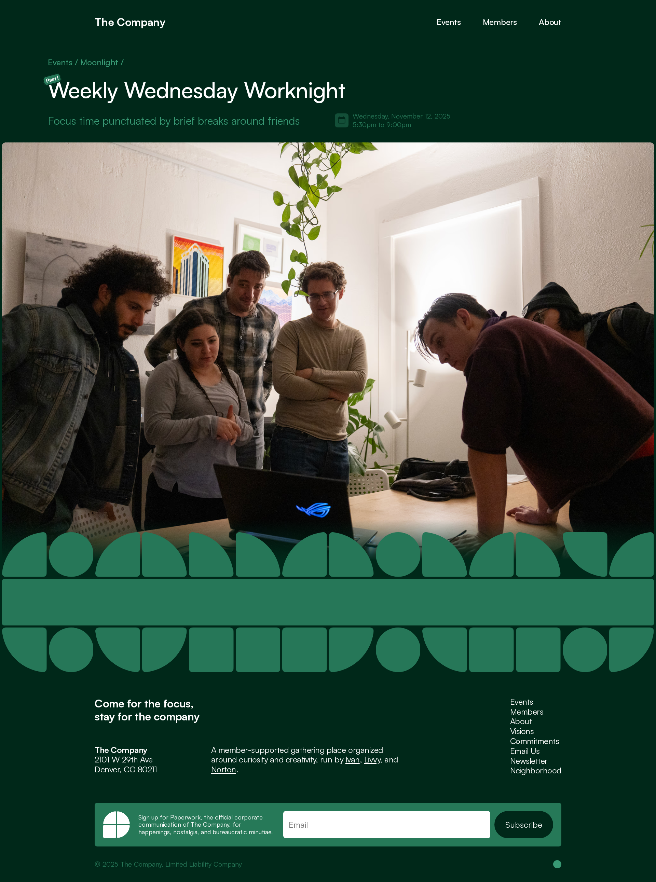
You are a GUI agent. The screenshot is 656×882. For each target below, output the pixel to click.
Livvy (372, 759)
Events (449, 22)
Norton (223, 769)
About (550, 22)
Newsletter (529, 761)
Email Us (525, 751)
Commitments (534, 741)
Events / (64, 62)
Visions (522, 731)
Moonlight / (102, 62)
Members (527, 711)
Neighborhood (535, 770)
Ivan (352, 759)
